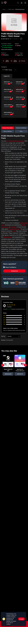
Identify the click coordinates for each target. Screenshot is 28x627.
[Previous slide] (2, 365)
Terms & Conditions (21, 128)
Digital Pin (7, 76)
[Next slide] (25, 365)
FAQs (21, 131)
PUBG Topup (11, 9)
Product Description (8, 128)
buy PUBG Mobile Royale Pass (15, 141)
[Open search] (18, 2)
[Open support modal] (21, 2)
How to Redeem (8, 131)
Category (4, 67)
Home (4, 9)
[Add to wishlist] (21, 38)
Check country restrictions (7, 49)
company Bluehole (14, 229)
